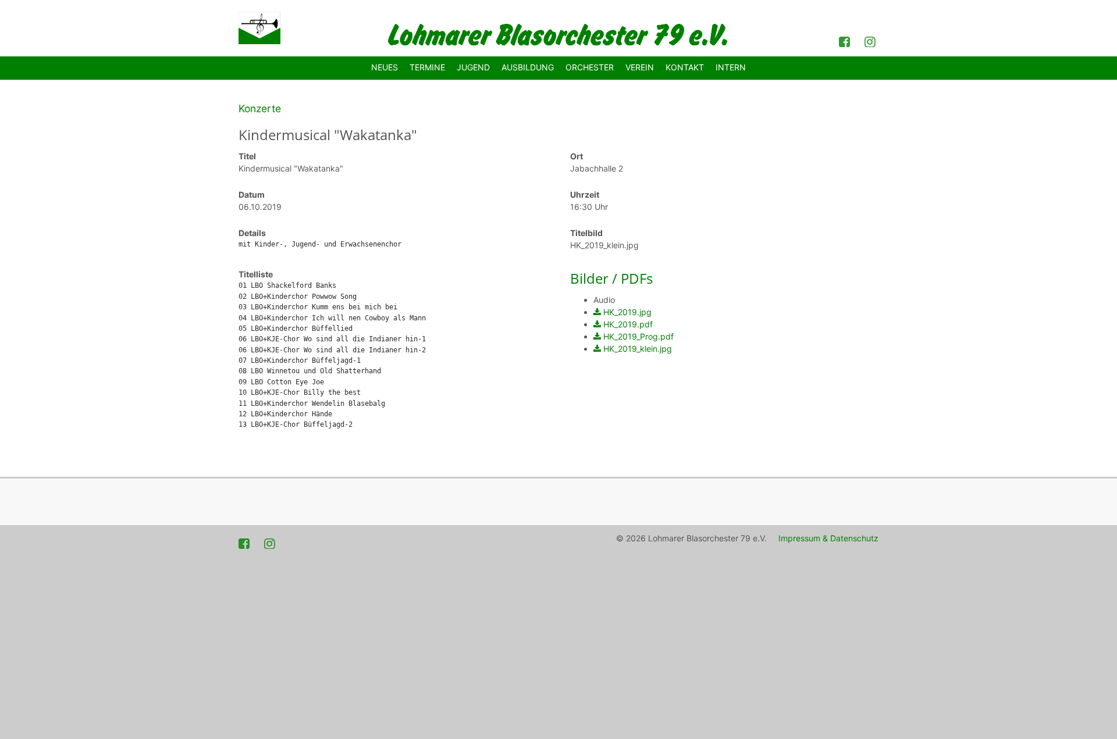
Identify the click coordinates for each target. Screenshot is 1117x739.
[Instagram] (871, 41)
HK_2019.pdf (628, 324)
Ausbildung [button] (527, 67)
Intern (731, 67)
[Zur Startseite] (259, 28)
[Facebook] (846, 41)
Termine (427, 67)
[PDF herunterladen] (597, 312)
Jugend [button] (473, 67)
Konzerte (260, 108)
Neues (384, 67)
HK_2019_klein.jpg (637, 349)
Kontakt (685, 67)
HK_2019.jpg (627, 312)
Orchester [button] (589, 67)
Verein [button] (639, 67)
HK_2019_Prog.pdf (638, 336)
